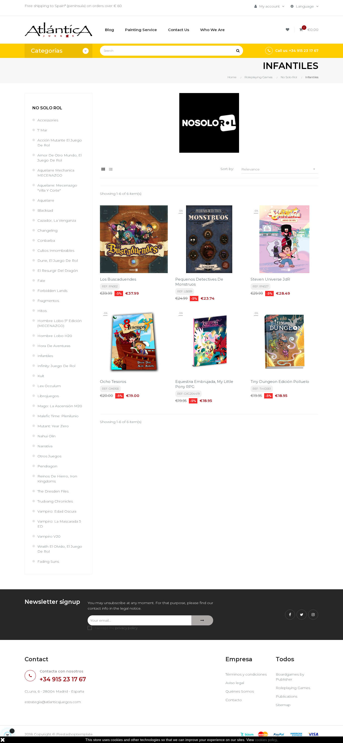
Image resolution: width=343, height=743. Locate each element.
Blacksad (45, 210)
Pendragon (47, 466)
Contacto (233, 700)
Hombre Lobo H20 (54, 336)
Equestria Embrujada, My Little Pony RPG (204, 384)
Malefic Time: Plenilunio (58, 416)
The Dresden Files (53, 491)
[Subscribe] (202, 620)
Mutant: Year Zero (53, 426)
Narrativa (44, 446)
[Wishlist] (288, 30)
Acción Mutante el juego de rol (59, 142)
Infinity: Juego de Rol (56, 366)
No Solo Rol (47, 108)
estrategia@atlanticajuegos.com (53, 702)
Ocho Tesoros (113, 381)
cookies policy (266, 740)
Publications (286, 696)
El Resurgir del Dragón (57, 270)
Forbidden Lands (52, 290)
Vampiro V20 (49, 536)
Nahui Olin (46, 436)
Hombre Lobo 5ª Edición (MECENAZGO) (59, 323)
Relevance (278, 169)
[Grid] (103, 169)
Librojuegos (48, 396)
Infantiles (45, 356)
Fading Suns (48, 561)
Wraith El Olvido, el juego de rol (59, 549)
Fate (41, 280)
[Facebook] (290, 614)
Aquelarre (45, 200)
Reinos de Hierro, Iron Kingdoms (57, 478)
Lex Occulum (49, 386)
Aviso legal (234, 683)
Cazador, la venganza (56, 220)
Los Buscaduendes (118, 279)
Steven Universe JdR (270, 279)
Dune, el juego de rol (57, 260)
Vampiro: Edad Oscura (56, 511)
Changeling (47, 230)
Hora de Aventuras (53, 346)
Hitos (42, 310)
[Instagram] (313, 614)
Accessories (47, 120)
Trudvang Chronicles (55, 501)
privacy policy (126, 628)
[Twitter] (301, 614)
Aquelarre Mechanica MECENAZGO (55, 173)
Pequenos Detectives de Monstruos (199, 282)
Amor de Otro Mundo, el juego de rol (59, 157)
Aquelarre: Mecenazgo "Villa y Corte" (57, 188)
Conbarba (46, 240)
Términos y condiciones (246, 674)
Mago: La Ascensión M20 (59, 406)
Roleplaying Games (293, 688)
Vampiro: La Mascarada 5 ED (59, 524)
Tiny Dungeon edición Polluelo (280, 381)
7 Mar (42, 130)
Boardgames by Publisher (290, 677)
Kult (40, 376)
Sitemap (283, 705)
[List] (110, 169)
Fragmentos (48, 300)
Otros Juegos (49, 456)
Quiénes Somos (239, 691)
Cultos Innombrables (55, 250)
